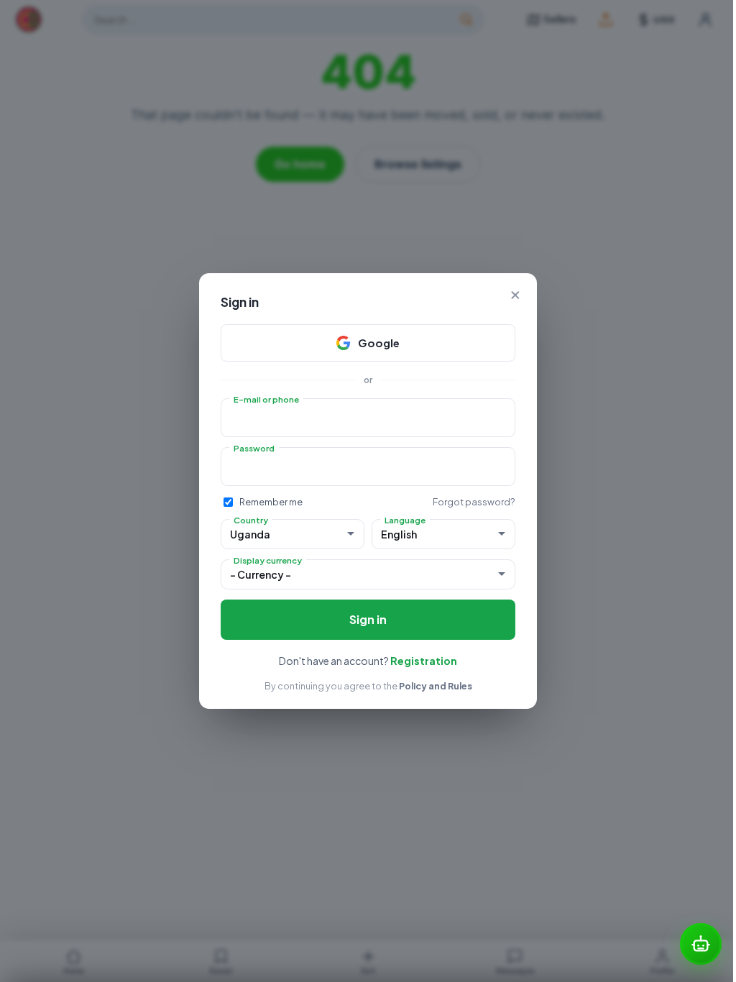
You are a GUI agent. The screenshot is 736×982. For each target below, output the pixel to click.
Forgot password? (474, 502)
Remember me (271, 502)
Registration (423, 660)
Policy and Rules (435, 686)
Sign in (368, 619)
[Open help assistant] (701, 944)
